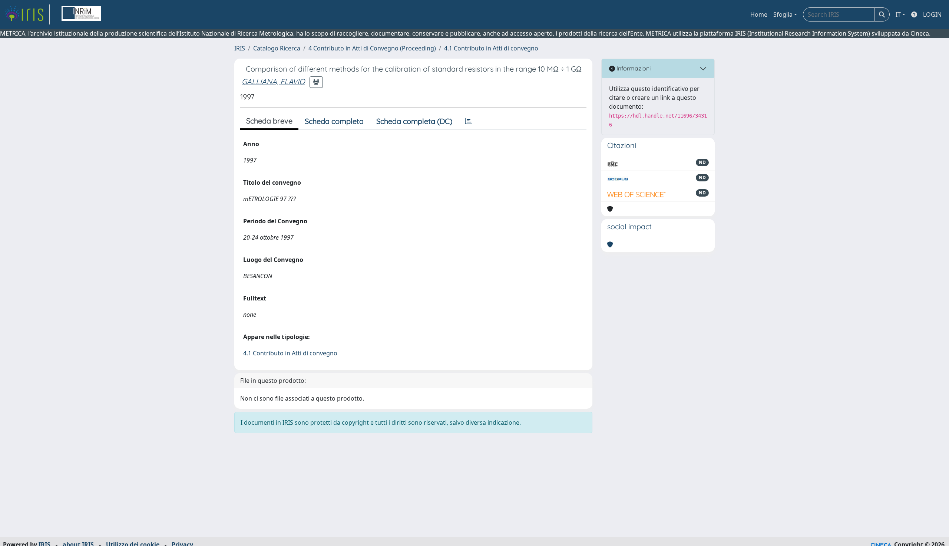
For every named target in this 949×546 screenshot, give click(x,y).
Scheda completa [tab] (334, 121)
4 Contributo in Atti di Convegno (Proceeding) (372, 48)
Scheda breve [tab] (269, 120)
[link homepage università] (81, 14)
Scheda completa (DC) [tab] (414, 121)
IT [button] (898, 14)
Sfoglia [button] (783, 14)
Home (758, 14)
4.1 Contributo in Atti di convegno (491, 48)
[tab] (469, 121)
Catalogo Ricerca (276, 48)
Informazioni (633, 68)
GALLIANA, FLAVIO (273, 81)
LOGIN (932, 14)
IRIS (239, 48)
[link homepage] (27, 14)
